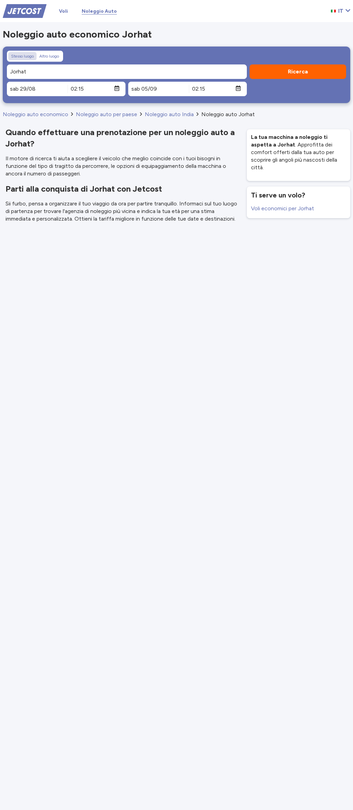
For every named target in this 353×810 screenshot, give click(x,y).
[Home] (25, 10)
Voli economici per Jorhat (282, 208)
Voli (63, 11)
